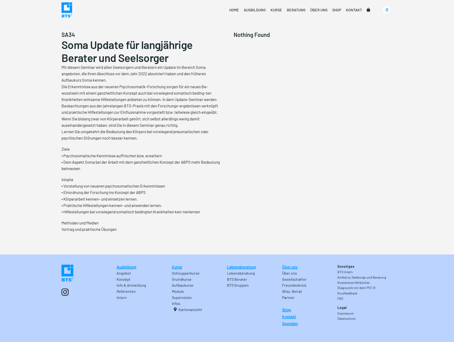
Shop (286, 309)
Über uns (289, 266)
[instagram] (65, 292)
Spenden (290, 323)
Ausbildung (126, 266)
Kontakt (289, 316)
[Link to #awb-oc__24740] (386, 9)
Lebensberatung (241, 266)
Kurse (177, 266)
